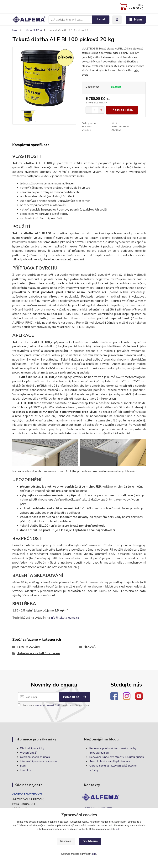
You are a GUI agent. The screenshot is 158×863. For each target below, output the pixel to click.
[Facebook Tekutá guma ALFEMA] (114, 695)
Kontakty (25, 770)
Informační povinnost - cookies (38, 761)
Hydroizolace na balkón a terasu (38, 653)
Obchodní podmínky (32, 748)
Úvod (15, 30)
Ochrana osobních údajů (35, 757)
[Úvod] (29, 20)
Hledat (101, 19)
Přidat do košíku (122, 110)
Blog (23, 765)
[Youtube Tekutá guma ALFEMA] (139, 695)
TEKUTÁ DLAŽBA (32, 30)
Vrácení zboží (28, 753)
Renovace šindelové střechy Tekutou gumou (116, 757)
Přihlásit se (71, 697)
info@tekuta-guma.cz (65, 618)
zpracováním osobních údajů (47, 705)
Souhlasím (90, 841)
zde (118, 829)
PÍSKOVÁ (89, 647)
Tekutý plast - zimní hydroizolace (109, 761)
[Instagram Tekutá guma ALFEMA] (126, 695)
